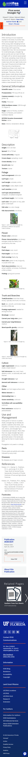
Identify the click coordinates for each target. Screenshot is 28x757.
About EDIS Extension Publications (11, 725)
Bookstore (6, 671)
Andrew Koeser (11, 22)
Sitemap (5, 738)
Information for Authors (11, 715)
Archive (5, 741)
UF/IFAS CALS (8, 696)
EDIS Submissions (9, 718)
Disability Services (8, 744)
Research (6, 699)
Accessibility (7, 674)
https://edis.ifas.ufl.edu (16, 504)
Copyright (6, 677)
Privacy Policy (6, 747)
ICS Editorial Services (10, 721)
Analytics (5, 750)
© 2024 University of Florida (11, 735)
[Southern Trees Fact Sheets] (14, 594)
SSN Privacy (6, 753)
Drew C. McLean (14, 24)
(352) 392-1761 (9, 656)
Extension (6, 702)
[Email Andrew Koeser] (17, 22)
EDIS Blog (6, 669)
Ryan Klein (19, 19)
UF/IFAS (6, 693)
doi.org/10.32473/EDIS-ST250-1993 (13, 553)
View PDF (14, 559)
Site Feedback (8, 654)
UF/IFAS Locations (9, 690)
